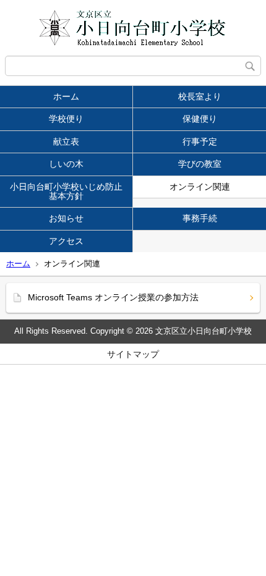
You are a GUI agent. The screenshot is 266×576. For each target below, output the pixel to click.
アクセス (66, 241)
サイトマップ (133, 354)
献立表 (66, 141)
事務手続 (199, 218)
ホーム (66, 96)
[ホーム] (133, 27)
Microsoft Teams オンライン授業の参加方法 (113, 297)
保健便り (199, 119)
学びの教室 (199, 164)
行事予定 (199, 141)
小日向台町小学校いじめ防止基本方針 (66, 191)
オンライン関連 (199, 187)
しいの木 (66, 164)
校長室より (199, 96)
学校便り (66, 119)
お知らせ (66, 218)
